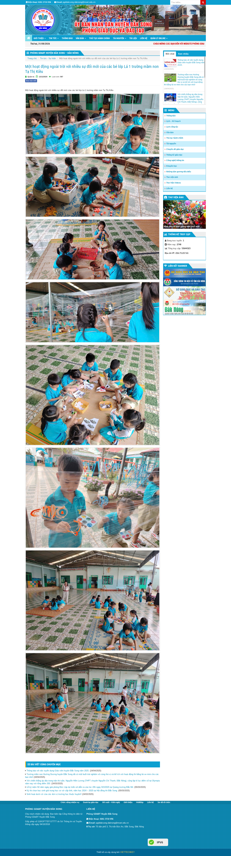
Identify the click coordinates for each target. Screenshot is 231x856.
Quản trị (31, 77)
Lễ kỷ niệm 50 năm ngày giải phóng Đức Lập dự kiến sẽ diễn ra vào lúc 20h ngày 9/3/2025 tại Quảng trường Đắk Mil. (80, 787)
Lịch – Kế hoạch (173, 121)
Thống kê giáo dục (174, 155)
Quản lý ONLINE (158, 38)
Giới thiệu (128, 802)
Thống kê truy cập (179, 234)
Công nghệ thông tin (175, 160)
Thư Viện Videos (173, 183)
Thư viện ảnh (172, 177)
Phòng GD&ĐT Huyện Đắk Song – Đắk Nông (54, 52)
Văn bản (80, 38)
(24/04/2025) (169, 69)
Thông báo (67, 38)
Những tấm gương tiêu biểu (178, 172)
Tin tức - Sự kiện (48, 58)
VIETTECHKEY (127, 852)
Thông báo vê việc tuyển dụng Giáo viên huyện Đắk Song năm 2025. (58, 770)
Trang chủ (32, 58)
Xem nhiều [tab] (183, 54)
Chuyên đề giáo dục (175, 149)
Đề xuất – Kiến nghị (111, 802)
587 (61, 77)
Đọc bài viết (31, 81)
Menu (171, 110)
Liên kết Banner (177, 265)
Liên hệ (143, 38)
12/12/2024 (43, 77)
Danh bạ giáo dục (91, 802)
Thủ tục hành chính (99, 38)
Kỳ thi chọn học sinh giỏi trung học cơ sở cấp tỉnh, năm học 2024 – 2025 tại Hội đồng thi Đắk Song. (72, 790)
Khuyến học (171, 166)
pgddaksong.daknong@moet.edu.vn (79, 2)
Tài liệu (133, 38)
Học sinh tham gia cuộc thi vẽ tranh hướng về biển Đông (181, 225)
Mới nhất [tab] (170, 54)
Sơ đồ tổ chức (164, 802)
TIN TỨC (53, 38)
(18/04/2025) (169, 89)
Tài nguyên (119, 38)
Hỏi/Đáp (139, 802)
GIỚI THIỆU (39, 38)
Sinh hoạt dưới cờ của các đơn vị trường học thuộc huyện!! (54, 794)
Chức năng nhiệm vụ (70, 802)
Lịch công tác (172, 127)
